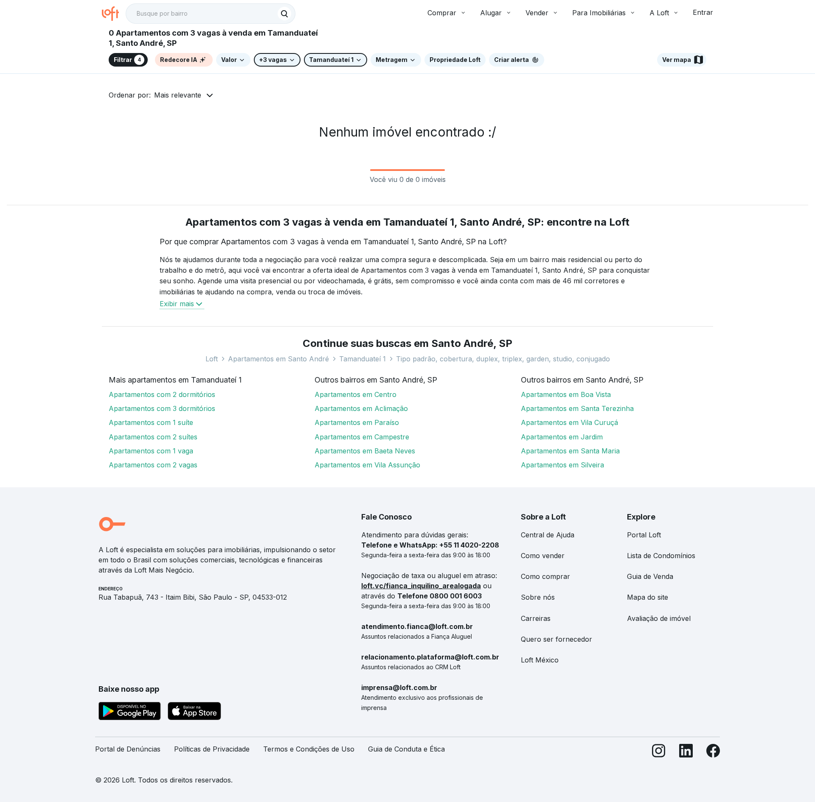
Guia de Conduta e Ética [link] (406, 749)
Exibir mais (177, 303)
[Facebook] (713, 752)
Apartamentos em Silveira (562, 465)
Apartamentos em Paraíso (357, 422)
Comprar (441, 12)
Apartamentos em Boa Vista (566, 394)
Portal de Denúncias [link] (127, 749)
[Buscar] (284, 13)
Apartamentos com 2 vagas (153, 465)
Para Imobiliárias (599, 12)
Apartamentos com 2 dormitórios (162, 394)
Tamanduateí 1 (362, 359)
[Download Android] (129, 712)
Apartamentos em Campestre (362, 437)
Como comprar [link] (545, 576)
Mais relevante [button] (177, 95)
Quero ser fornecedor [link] (556, 639)
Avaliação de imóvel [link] (659, 618)
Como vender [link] (543, 555)
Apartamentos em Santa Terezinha (577, 408)
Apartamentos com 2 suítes (153, 437)
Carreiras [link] (536, 618)
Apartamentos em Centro (355, 394)
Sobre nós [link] (538, 597)
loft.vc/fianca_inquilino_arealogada (421, 585)
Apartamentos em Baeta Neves (365, 451)
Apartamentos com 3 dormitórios (162, 408)
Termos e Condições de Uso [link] (308, 749)
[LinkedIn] (686, 752)
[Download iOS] (194, 712)
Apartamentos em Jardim (562, 437)
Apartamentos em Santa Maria (570, 451)
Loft (211, 359)
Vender (537, 12)
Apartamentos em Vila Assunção (367, 465)
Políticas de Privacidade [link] (212, 749)
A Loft (659, 12)
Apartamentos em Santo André (278, 359)
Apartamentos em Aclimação (361, 408)
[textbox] (210, 13)
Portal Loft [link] (644, 535)
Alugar (491, 12)
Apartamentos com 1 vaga (151, 451)
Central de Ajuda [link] (547, 535)
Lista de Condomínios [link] (661, 555)
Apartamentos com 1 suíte (151, 422)
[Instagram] (659, 752)
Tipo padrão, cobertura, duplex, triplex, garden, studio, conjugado (503, 359)
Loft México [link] (540, 660)
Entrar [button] (703, 12)
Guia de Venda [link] (650, 576)
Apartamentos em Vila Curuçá (569, 422)
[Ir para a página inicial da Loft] (114, 13)
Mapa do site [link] (647, 597)
